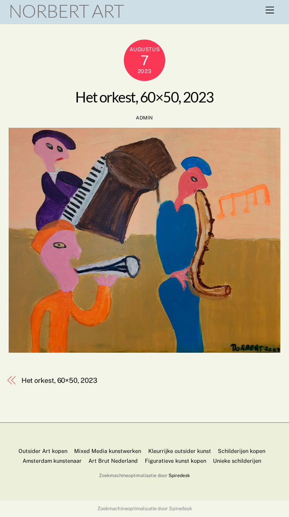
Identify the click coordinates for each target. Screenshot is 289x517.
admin (144, 118)
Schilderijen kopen (241, 451)
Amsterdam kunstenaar (52, 460)
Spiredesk (179, 475)
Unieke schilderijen (237, 460)
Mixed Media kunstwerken (107, 451)
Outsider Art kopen (42, 451)
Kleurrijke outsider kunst (179, 451)
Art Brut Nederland (113, 460)
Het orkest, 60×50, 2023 (144, 97)
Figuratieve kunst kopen (175, 460)
